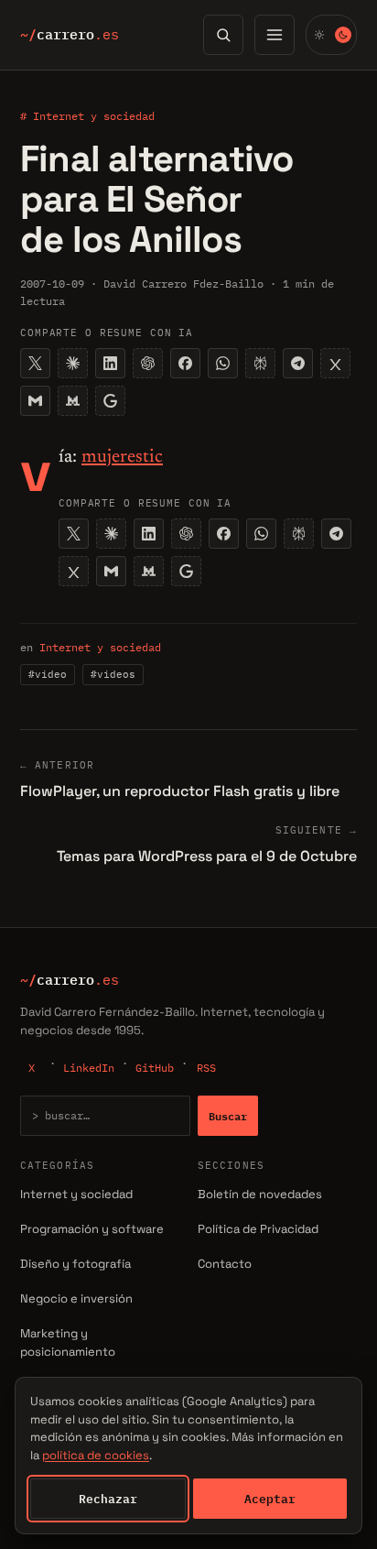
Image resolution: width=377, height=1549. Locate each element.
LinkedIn (88, 1067)
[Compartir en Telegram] (298, 363)
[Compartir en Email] (35, 401)
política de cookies (95, 1455)
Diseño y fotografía (75, 1263)
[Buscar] (223, 35)
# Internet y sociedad (87, 116)
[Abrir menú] (274, 35)
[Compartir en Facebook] (185, 363)
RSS (206, 1067)
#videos (113, 674)
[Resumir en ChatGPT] (148, 363)
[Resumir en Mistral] (73, 401)
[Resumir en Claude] (73, 363)
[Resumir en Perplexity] (260, 363)
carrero (69, 35)
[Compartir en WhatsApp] (223, 363)
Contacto (225, 1263)
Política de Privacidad (258, 1229)
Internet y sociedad (100, 647)
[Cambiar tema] (331, 35)
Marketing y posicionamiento (67, 1342)
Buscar (228, 1116)
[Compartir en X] (35, 363)
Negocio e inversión (76, 1298)
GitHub (154, 1067)
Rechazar (108, 1499)
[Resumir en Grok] (335, 363)
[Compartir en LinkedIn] (110, 363)
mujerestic (122, 457)
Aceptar (270, 1499)
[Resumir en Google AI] (110, 401)
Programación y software (92, 1229)
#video (47, 674)
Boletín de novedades (260, 1194)
